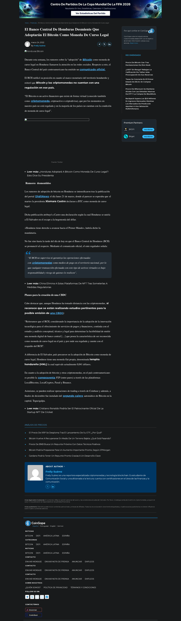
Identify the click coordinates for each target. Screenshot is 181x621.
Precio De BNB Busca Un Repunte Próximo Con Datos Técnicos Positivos (64, 444)
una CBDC (56, 313)
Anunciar (33, 610)
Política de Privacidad (56, 587)
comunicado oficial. (92, 69)
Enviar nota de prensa (57, 562)
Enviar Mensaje (33, 562)
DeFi (38, 536)
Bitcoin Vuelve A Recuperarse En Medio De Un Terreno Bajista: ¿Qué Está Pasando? (70, 438)
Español (35, 526)
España (66, 536)
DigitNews (42, 196)
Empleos (89, 562)
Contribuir (33, 615)
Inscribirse (148, 130)
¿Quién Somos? (33, 587)
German (60, 526)
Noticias (34, 23)
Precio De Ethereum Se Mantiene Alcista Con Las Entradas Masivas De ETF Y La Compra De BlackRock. (141, 91)
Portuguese (44, 526)
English (53, 526)
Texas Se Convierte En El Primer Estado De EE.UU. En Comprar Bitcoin (139, 81)
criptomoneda (40, 100)
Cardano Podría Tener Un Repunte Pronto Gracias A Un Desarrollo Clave (65, 456)
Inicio (27, 23)
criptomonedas (42, 262)
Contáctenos (32, 604)
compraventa (46, 377)
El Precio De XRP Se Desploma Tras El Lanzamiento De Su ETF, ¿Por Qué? (65, 433)
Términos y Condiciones (83, 587)
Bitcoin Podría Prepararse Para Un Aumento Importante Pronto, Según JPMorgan (69, 450)
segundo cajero (73, 395)
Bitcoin (87, 59)
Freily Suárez (39, 46)
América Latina (51, 536)
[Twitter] (104, 44)
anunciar (77, 562)
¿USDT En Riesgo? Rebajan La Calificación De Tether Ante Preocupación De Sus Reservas (139, 72)
